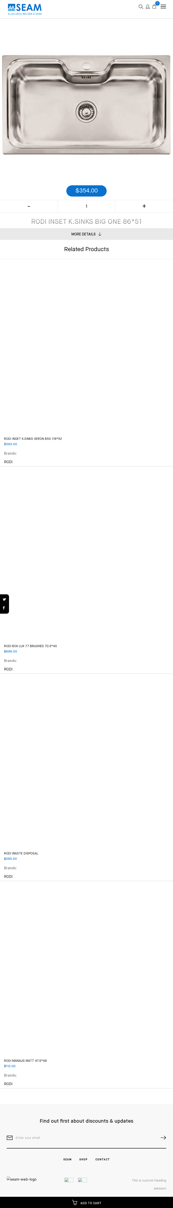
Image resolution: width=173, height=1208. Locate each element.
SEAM (67, 1159)
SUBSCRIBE (161, 1137)
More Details (83, 234)
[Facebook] (4, 608)
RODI (8, 462)
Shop (83, 1159)
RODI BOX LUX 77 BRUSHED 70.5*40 (30, 646)
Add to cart (90, 1203)
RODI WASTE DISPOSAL (21, 853)
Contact (102, 1159)
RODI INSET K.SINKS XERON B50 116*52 (33, 438)
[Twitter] (4, 599)
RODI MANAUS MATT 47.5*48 (25, 1060)
